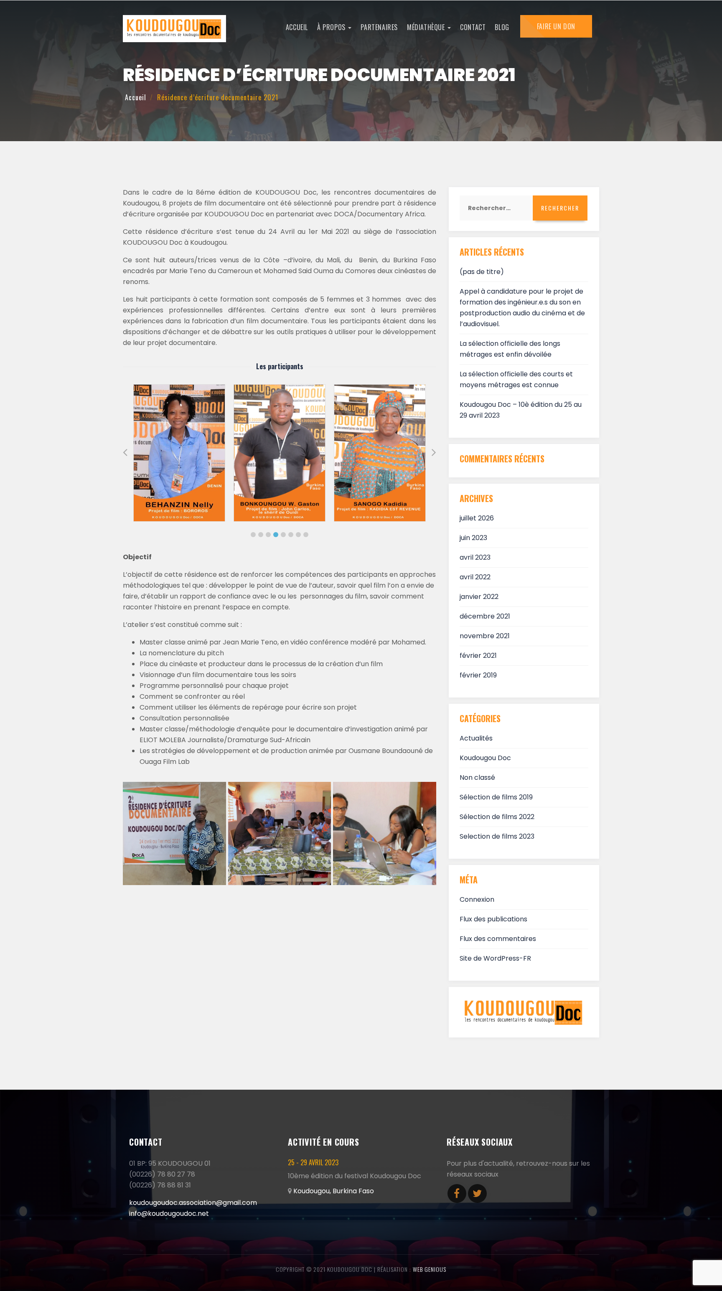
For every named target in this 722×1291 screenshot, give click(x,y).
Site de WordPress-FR (495, 958)
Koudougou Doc (485, 758)
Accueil (297, 27)
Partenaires (379, 27)
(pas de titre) (482, 271)
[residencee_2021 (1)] (174, 833)
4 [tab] (275, 534)
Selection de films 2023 (497, 836)
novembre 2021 (485, 636)
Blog (502, 27)
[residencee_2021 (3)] (384, 833)
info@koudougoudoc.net (169, 1213)
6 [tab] (290, 534)
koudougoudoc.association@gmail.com (193, 1202)
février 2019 (478, 675)
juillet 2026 (477, 518)
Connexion (477, 899)
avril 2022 (475, 577)
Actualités (476, 738)
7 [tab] (298, 534)
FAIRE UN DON (556, 26)
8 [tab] (305, 534)
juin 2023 (473, 538)
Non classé (477, 777)
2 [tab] (260, 534)
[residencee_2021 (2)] (279, 833)
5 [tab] (283, 534)
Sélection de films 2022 (497, 817)
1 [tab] (253, 534)
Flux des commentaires (498, 939)
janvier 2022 (479, 596)
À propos (332, 27)
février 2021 (478, 655)
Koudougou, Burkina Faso (333, 1191)
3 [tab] (268, 534)
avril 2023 (475, 557)
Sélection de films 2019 (496, 797)
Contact (473, 27)
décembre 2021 (485, 616)
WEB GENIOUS (429, 1269)
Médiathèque (427, 27)
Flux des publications (493, 919)
